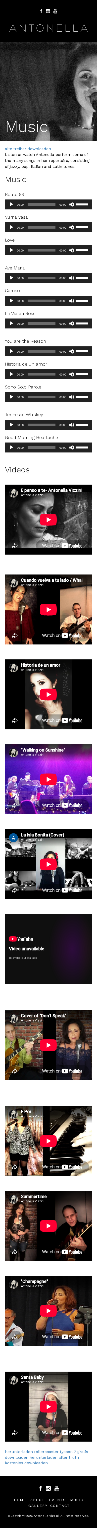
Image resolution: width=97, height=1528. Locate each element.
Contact (60, 1506)
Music (76, 1500)
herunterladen (19, 1451)
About (37, 1500)
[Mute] (71, 204)
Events (57, 1500)
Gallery (38, 1506)
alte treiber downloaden (28, 148)
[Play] (11, 204)
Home (20, 1500)
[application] (48, 204)
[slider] (83, 203)
